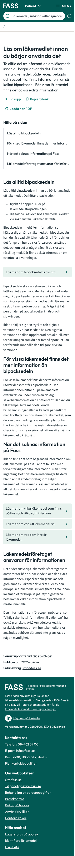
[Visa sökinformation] (69, 16)
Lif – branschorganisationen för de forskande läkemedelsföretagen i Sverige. (32, 707)
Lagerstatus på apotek (21, 834)
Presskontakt (14, 799)
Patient (30, 6)
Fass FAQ (12, 847)
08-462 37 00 (28, 744)
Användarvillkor (17, 811)
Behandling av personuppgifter (28, 792)
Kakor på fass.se (17, 805)
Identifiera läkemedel (21, 840)
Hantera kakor (15, 818)
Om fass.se (13, 780)
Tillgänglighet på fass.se (23, 786)
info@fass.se (31, 668)
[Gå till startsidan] (11, 6)
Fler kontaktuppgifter (21, 763)
